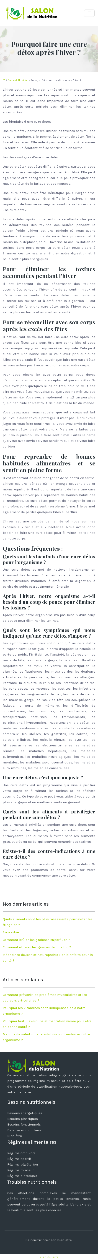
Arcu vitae (11, 932)
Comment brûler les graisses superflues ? (36, 940)
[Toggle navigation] (89, 13)
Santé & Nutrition (18, 80)
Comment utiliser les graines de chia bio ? (37, 947)
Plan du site (49, 1257)
